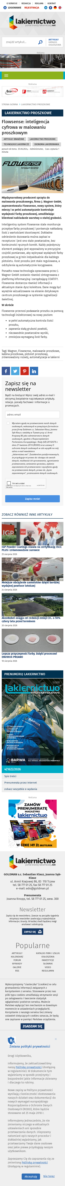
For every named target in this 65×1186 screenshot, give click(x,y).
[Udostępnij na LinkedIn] (34, 371)
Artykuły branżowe (14, 139)
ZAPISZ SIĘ (30, 931)
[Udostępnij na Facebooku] (6, 371)
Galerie (17, 967)
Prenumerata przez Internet (20, 782)
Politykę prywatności (29, 1067)
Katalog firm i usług (48, 953)
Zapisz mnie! (32, 498)
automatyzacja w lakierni (45, 357)
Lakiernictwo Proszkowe (35, 104)
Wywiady (17, 963)
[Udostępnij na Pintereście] (24, 371)
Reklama (39, 3)
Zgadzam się (33, 1026)
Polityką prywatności (35, 1162)
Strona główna (10, 104)
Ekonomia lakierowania (46, 144)
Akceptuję (31, 1176)
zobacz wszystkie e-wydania (20, 789)
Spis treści (10, 776)
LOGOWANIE (14, 7)
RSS (17, 970)
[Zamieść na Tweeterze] (15, 371)
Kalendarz (17, 956)
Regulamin (48, 970)
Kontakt (51, 3)
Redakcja (26, 3)
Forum (17, 960)
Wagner (12, 351)
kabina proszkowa (12, 354)
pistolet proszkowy (36, 354)
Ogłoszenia (47, 956)
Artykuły (17, 953)
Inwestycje (48, 960)
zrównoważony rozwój (15, 357)
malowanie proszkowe (45, 351)
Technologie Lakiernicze (16, 144)
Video (48, 967)
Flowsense (24, 351)
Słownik (48, 963)
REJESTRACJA (31, 7)
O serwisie (12, 3)
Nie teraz (49, 1176)
